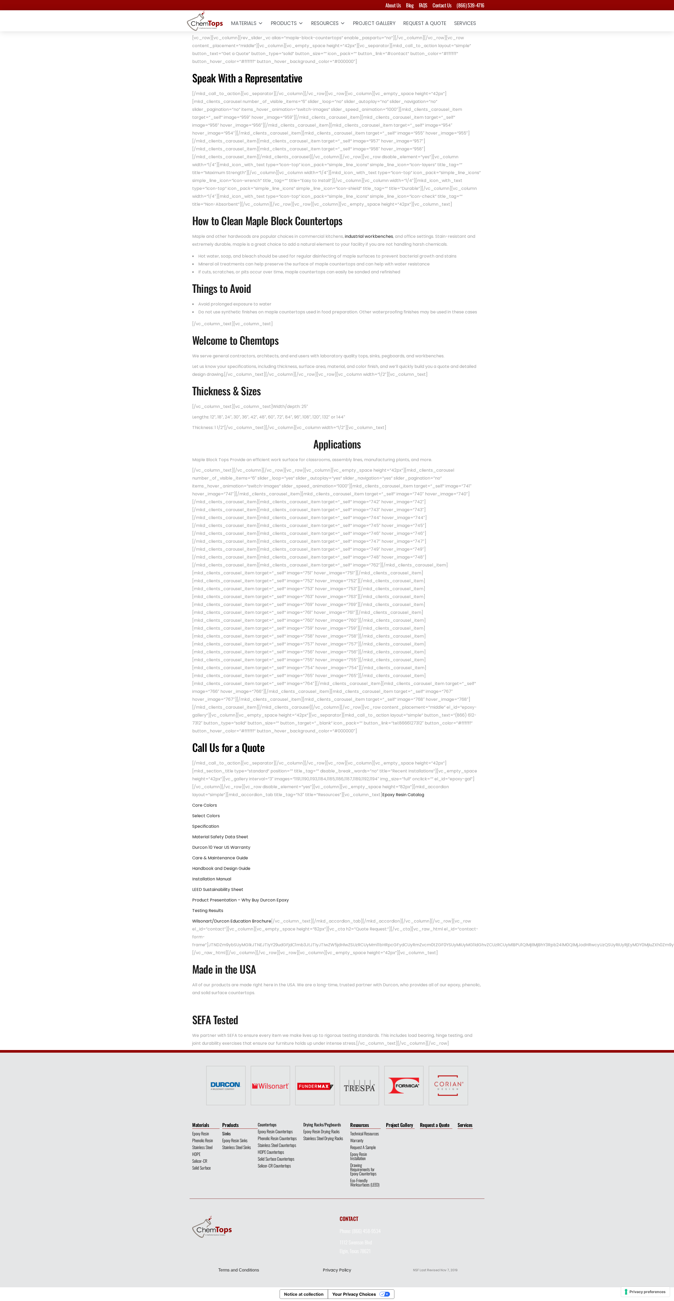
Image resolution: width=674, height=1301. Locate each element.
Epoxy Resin (200, 1133)
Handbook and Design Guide (221, 868)
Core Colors (204, 805)
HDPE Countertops (271, 1152)
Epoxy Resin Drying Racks (321, 1131)
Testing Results (207, 911)
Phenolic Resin (202, 1140)
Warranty (356, 1140)
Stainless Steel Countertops (277, 1145)
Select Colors (206, 816)
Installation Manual (211, 879)
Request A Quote (424, 23)
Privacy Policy (337, 1270)
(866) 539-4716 (470, 5)
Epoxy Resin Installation (358, 1156)
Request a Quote (434, 1124)
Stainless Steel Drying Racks (323, 1138)
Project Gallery (374, 23)
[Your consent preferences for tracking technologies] (645, 1292)
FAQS (423, 5)
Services (465, 23)
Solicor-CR (199, 1161)
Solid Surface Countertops (276, 1159)
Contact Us (442, 5)
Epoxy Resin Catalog (403, 795)
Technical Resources (364, 1133)
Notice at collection (304, 1294)
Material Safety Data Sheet (220, 837)
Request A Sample (363, 1147)
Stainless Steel (202, 1147)
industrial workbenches (369, 236)
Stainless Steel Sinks (236, 1147)
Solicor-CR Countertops (274, 1165)
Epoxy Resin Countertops (275, 1131)
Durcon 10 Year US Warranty (221, 847)
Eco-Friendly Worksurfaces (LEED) (364, 1182)
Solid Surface (201, 1168)
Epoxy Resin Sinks (234, 1140)
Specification (205, 826)
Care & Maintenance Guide (220, 858)
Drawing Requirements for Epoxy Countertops (363, 1169)
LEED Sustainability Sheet (217, 889)
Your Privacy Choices (354, 1294)
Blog (409, 5)
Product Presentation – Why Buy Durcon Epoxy (240, 900)
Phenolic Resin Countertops (277, 1138)
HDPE (196, 1154)
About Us (393, 5)
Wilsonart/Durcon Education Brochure (231, 921)
